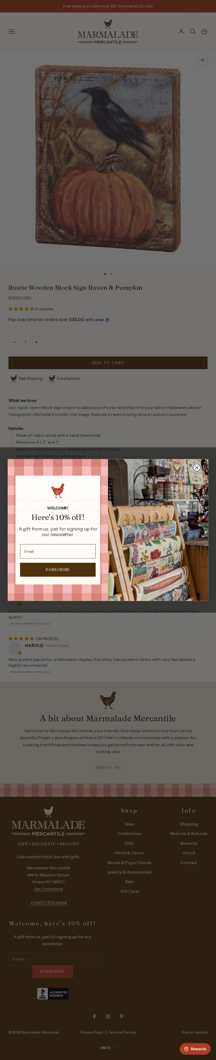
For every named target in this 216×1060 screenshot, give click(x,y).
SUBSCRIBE (58, 569)
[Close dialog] (196, 467)
